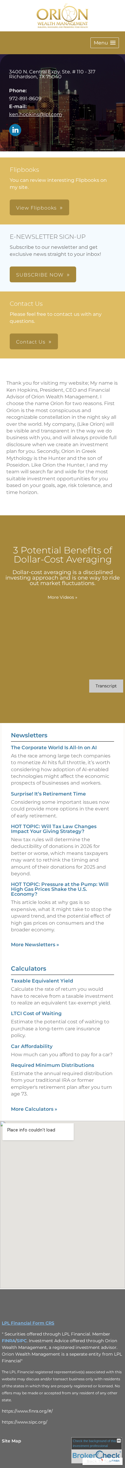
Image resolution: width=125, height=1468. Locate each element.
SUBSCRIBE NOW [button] (40, 275)
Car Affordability (31, 1046)
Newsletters (29, 735)
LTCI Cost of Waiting (36, 1013)
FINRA (8, 1340)
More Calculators (34, 1109)
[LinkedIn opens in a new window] (15, 130)
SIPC (22, 1340)
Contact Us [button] (31, 342)
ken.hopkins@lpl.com (35, 114)
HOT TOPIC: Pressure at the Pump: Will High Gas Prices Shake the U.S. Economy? (60, 889)
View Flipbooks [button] (36, 208)
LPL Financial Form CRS (28, 1323)
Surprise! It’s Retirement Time (48, 794)
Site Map (11, 1441)
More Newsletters (35, 944)
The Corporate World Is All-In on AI (54, 747)
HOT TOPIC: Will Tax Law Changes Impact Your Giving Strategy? (53, 829)
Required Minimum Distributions (52, 1065)
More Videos (62, 597)
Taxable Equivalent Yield (42, 981)
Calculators (28, 968)
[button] (104, 42)
